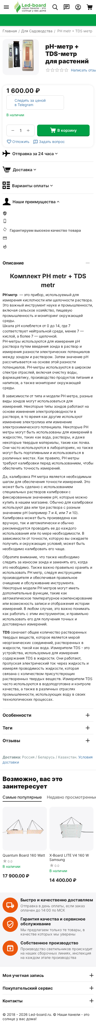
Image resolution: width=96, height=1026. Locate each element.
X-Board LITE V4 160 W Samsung (69, 857)
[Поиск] (55, 7)
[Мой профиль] (78, 7)
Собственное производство (49, 942)
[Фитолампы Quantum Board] (30, 7)
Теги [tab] (7, 727)
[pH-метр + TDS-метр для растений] (21, 57)
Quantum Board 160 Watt (24, 855)
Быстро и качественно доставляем (56, 899)
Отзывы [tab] (11, 740)
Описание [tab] (13, 263)
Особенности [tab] (17, 715)
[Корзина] (89, 7)
